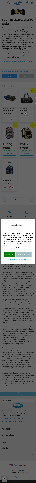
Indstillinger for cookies (18, 259)
